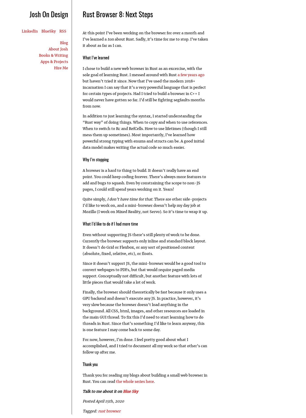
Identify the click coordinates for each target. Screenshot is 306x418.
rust (102, 411)
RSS (62, 31)
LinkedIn (30, 31)
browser (113, 411)
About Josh (58, 49)
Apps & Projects (54, 62)
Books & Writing (53, 55)
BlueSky (48, 31)
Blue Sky (130, 391)
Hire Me (61, 68)
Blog (64, 43)
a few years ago (191, 75)
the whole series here (135, 382)
